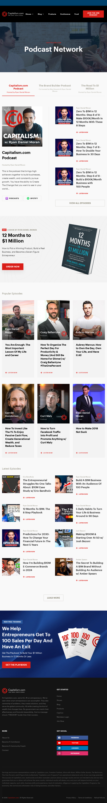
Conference (65, 14)
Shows (28, 14)
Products (52, 14)
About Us (5, 738)
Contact (5, 750)
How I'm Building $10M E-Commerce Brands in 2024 (37, 566)
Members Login (63, 717)
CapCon (60, 713)
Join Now (60, 721)
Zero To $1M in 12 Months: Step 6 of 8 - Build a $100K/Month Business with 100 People (89, 179)
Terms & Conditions (85, 798)
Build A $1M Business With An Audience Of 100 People (88, 484)
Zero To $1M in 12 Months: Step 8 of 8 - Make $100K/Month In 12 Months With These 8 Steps (89, 118)
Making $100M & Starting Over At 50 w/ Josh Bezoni (89, 538)
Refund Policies (99, 798)
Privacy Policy (71, 798)
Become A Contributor (11, 742)
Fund (77, 14)
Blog (40, 14)
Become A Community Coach (14, 746)
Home (59, 696)
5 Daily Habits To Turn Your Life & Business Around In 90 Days (89, 512)
